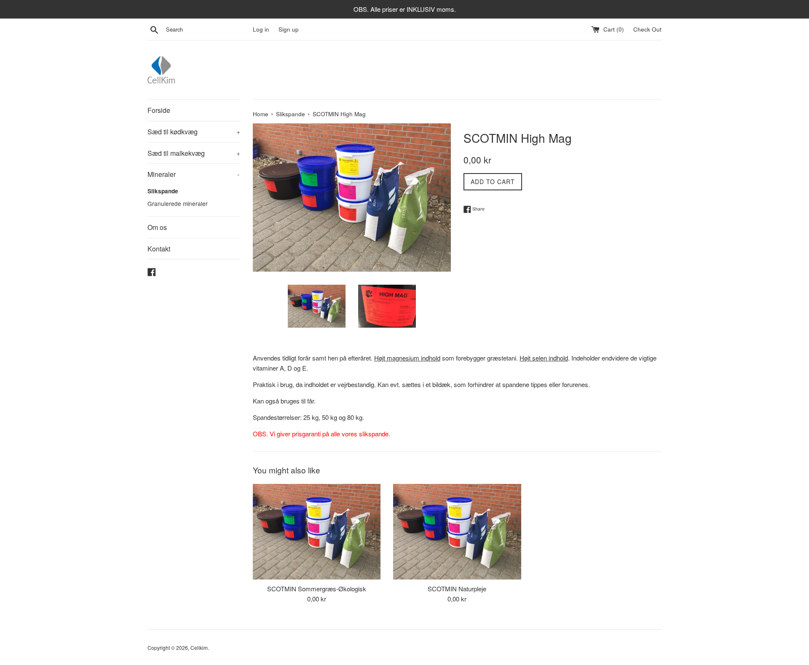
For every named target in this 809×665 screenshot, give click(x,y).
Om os (157, 227)
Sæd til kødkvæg (193, 131)
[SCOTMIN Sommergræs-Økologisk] (316, 532)
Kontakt (158, 249)
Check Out (647, 29)
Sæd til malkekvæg (193, 153)
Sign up (289, 29)
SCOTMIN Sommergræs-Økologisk (316, 588)
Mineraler (193, 174)
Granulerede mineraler (177, 203)
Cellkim (199, 647)
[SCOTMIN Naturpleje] (457, 532)
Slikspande (162, 191)
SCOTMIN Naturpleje (457, 588)
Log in (261, 29)
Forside (158, 110)
